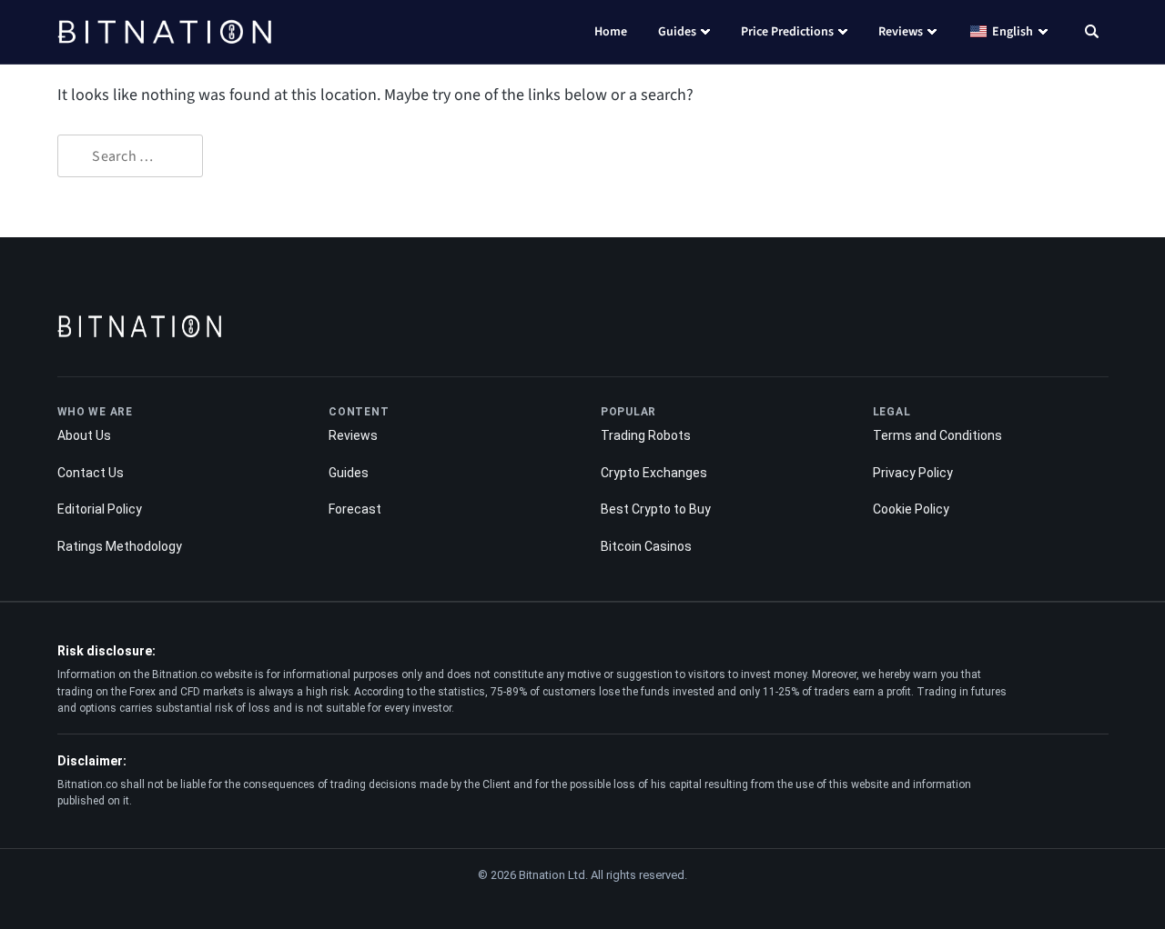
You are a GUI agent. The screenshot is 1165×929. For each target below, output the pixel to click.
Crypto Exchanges (654, 472)
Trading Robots (646, 435)
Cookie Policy (911, 509)
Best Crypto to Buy (656, 509)
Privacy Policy (913, 472)
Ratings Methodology (119, 546)
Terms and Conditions (937, 435)
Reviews (900, 32)
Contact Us (90, 472)
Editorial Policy (99, 509)
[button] (1091, 34)
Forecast (355, 509)
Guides (677, 32)
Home (610, 32)
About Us (84, 435)
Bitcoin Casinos (646, 546)
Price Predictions (787, 32)
